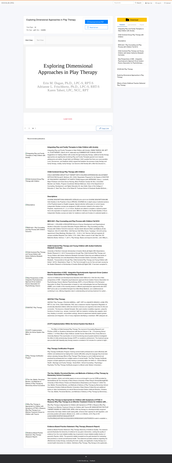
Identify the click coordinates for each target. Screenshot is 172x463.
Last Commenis (132, 24)
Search (138, 3)
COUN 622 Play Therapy (125, 69)
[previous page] (25, 128)
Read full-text (93, 27)
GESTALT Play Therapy (56, 299)
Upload (168, 3)
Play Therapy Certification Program (60, 349)
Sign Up (149, 3)
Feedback (92, 461)
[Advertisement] (86, 11)
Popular (142, 24)
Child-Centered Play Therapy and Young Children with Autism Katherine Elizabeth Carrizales (74, 247)
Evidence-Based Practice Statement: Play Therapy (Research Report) (73, 426)
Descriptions (52, 196)
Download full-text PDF (96, 22)
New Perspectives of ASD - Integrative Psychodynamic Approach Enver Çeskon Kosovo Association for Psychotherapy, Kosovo (77, 273)
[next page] (35, 128)
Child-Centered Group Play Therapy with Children (66, 172)
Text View (40, 40)
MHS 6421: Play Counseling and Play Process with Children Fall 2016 (73, 221)
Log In (159, 3)
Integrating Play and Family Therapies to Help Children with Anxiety (72, 147)
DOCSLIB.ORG (7, 2)
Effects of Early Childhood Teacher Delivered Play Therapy (131, 84)
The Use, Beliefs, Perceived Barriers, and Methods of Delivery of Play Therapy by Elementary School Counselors (77, 374)
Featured (122, 24)
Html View (29, 40)
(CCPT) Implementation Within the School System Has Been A (70, 324)
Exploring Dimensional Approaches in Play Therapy (130, 76)
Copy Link (105, 128)
